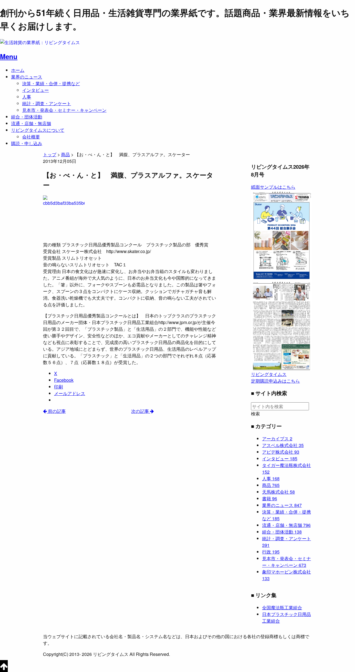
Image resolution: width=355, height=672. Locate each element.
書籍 (269, 498)
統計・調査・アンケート (46, 103)
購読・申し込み (26, 143)
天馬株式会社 (278, 492)
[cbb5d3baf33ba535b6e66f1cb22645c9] (64, 216)
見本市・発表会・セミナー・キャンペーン (64, 110)
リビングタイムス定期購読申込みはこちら (275, 377)
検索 (255, 413)
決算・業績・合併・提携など (51, 83)
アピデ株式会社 (280, 452)
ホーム (17, 70)
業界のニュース (26, 77)
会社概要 (31, 136)
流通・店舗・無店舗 (31, 123)
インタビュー (35, 90)
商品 (271, 485)
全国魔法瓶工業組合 (282, 607)
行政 (271, 552)
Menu (8, 56)
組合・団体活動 (26, 116)
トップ (49, 154)
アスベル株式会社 (283, 445)
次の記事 (140, 411)
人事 (26, 97)
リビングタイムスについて (37, 130)
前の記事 (56, 411)
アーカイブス (277, 438)
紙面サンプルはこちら (273, 187)
